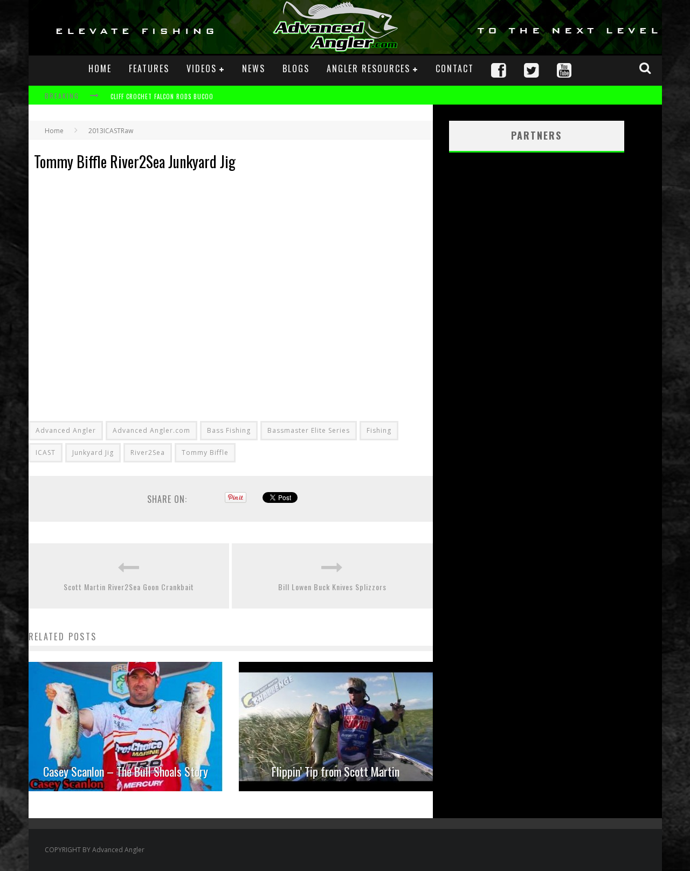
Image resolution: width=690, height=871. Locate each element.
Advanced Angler (66, 430)
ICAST (46, 452)
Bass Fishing (229, 430)
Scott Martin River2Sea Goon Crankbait (129, 586)
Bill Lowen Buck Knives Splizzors (332, 586)
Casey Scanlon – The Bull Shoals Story (125, 771)
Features (149, 68)
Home (100, 68)
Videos (202, 68)
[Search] (646, 68)
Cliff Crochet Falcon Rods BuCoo (162, 96)
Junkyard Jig (93, 452)
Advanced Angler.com (151, 430)
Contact (455, 68)
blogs (295, 68)
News (253, 68)
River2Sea (147, 452)
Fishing (379, 430)
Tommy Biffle (205, 452)
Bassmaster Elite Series (308, 430)
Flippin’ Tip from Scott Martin (335, 771)
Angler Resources (368, 68)
